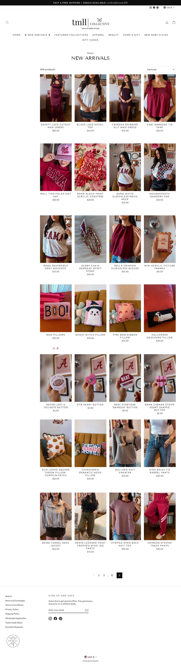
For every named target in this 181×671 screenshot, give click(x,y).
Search (8, 596)
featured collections (71, 35)
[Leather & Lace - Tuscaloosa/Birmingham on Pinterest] (60, 618)
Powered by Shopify (90, 661)
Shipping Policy (12, 613)
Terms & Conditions (14, 605)
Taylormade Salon (13, 622)
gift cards (90, 40)
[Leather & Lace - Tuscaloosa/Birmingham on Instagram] (50, 618)
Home (90, 53)
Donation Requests (14, 627)
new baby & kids (156, 35)
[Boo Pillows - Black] (54, 348)
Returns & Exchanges (15, 600)
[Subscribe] (86, 610)
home (17, 35)
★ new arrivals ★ (38, 35)
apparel (98, 35)
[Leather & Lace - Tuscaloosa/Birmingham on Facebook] (55, 618)
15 (112, 575)
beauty (114, 35)
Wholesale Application (15, 618)
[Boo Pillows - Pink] (57, 348)
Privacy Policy (12, 609)
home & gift (131, 35)
